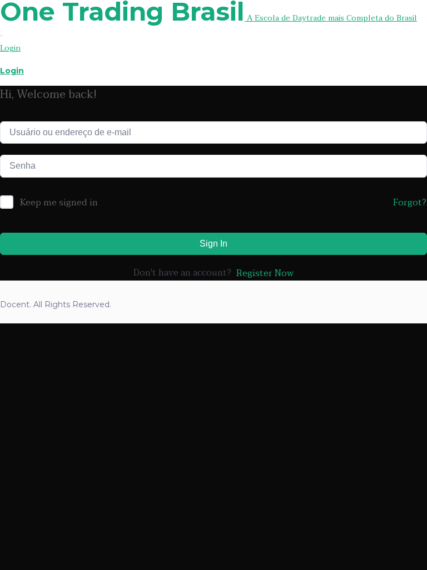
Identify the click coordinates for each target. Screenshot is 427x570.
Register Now (265, 273)
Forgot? (409, 202)
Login (10, 48)
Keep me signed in (59, 203)
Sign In (213, 243)
